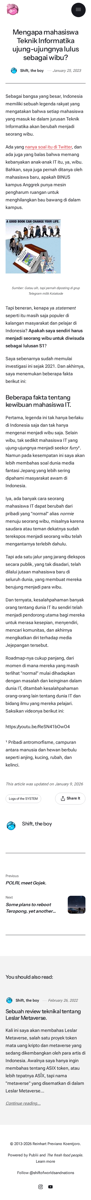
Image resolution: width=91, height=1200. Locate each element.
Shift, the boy (31, 71)
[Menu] (78, 10)
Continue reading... (23, 1103)
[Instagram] (41, 1187)
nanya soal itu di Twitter (48, 146)
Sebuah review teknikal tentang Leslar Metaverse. (43, 1014)
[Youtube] (50, 1187)
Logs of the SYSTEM (23, 799)
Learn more (45, 1161)
